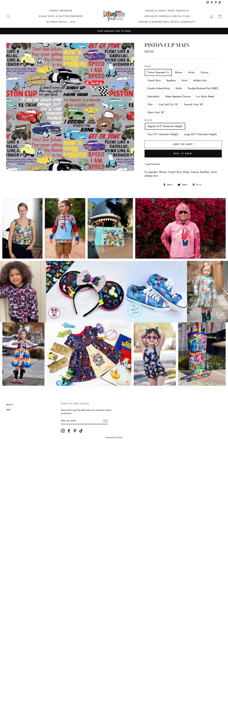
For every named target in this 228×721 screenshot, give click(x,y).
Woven (178, 72)
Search (9, 404)
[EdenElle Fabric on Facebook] (69, 431)
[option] (114, 31)
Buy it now (183, 153)
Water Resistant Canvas (177, 96)
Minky (191, 72)
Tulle (150, 104)
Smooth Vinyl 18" (193, 104)
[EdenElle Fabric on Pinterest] (75, 431)
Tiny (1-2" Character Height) (163, 134)
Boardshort (153, 96)
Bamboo (171, 80)
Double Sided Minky (159, 88)
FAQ (8, 409)
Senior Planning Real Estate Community (167, 21)
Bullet (179, 88)
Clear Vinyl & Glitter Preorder (61, 16)
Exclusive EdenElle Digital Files (167, 16)
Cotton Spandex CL (158, 72)
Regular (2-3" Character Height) (165, 126)
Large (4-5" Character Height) (200, 134)
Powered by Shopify (114, 437)
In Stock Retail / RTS (60, 21)
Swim (184, 80)
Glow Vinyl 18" (156, 112)
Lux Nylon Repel (205, 96)
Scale (149, 120)
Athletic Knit (200, 80)
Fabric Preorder (61, 10)
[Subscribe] (105, 421)
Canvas (204, 72)
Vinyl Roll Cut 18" (168, 104)
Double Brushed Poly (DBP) (203, 88)
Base (148, 66)
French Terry (154, 80)
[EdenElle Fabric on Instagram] (63, 431)
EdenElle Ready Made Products (167, 10)
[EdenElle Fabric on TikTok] (81, 431)
